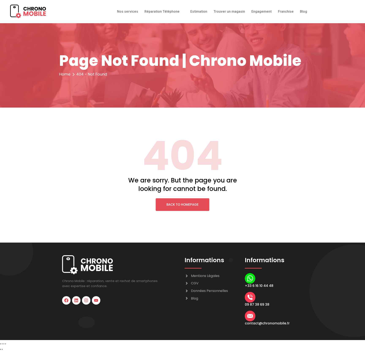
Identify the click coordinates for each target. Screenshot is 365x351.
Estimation (198, 11)
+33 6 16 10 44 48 (259, 285)
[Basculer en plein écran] (2, 343)
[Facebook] (66, 300)
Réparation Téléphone (162, 11)
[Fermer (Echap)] (5, 343)
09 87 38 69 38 (257, 304)
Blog (303, 11)
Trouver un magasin (229, 11)
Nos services (127, 11)
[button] (164, 11)
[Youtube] (96, 300)
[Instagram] (86, 300)
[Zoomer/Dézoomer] (0, 343)
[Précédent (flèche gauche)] (0, 349)
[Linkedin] (76, 300)
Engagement (261, 11)
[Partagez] (3, 343)
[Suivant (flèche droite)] (2, 349)
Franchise (286, 11)
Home (64, 74)
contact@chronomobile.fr (267, 323)
